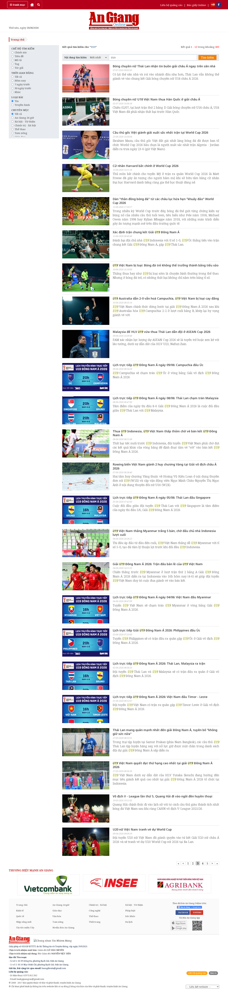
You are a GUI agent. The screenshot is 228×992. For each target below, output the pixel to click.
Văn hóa (56, 916)
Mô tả (18, 60)
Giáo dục (57, 910)
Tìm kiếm (207, 57)
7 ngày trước (22, 84)
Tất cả (18, 76)
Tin (17, 101)
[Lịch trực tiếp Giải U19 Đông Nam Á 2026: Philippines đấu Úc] (85, 642)
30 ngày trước (23, 88)
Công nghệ (94, 910)
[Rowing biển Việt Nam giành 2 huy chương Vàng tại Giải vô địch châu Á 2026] (85, 477)
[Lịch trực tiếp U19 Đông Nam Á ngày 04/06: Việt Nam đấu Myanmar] (85, 609)
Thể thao (20, 129)
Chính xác (21, 52)
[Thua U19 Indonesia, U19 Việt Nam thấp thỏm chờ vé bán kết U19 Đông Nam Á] (85, 443)
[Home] (32, 4)
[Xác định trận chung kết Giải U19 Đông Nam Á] (85, 244)
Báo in (213, 973)
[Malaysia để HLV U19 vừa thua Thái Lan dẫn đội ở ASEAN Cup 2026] (85, 344)
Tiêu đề (19, 56)
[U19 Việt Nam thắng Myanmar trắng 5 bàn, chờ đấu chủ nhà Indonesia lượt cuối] (85, 543)
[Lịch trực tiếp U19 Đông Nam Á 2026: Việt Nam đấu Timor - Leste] (85, 709)
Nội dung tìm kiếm (75, 57)
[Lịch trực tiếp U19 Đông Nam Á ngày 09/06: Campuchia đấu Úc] (85, 377)
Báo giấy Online (196, 5)
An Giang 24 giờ (24, 117)
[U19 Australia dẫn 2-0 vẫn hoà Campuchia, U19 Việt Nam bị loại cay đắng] (85, 311)
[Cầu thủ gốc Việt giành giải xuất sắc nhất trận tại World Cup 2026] (85, 145)
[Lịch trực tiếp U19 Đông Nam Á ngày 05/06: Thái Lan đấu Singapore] (85, 510)
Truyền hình (22, 104)
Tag (17, 63)
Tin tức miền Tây (25, 927)
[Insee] (114, 883)
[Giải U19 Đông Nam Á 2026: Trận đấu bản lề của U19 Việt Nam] (85, 576)
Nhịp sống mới (23, 921)
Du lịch (129, 921)
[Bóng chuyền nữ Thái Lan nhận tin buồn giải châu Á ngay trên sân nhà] (85, 78)
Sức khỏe (130, 916)
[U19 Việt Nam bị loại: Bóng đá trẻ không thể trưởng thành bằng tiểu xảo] (85, 277)
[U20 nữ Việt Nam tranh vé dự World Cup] (85, 842)
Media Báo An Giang (63, 927)
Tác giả (19, 67)
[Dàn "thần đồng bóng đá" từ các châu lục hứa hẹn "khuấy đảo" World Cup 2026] (85, 211)
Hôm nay (20, 80)
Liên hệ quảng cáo (171, 5)
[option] (48, 885)
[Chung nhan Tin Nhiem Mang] (51, 940)
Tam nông (21, 133)
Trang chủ (17, 39)
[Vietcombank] (48, 885)
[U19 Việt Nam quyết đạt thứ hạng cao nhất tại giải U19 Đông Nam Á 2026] (85, 775)
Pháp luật (130, 910)
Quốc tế (20, 916)
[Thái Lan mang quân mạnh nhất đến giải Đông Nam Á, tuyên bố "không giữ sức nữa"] (85, 742)
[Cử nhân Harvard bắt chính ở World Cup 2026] (85, 178)
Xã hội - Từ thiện (25, 121)
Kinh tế (20, 910)
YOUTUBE (196, 912)
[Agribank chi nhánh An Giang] (180, 884)
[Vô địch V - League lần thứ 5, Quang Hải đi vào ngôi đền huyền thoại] (85, 808)
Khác (18, 92)
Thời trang (94, 921)
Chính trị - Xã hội (25, 125)
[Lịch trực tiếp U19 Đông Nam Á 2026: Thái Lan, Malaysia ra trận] (85, 676)
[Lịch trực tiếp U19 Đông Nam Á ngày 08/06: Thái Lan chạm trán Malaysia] (85, 410)
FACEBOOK (182, 912)
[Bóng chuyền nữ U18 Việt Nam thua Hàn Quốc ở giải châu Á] (85, 111)
